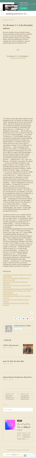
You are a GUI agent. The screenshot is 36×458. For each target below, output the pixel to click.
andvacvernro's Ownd (18, 13)
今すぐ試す (23, 8)
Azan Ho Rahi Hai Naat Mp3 (13, 361)
